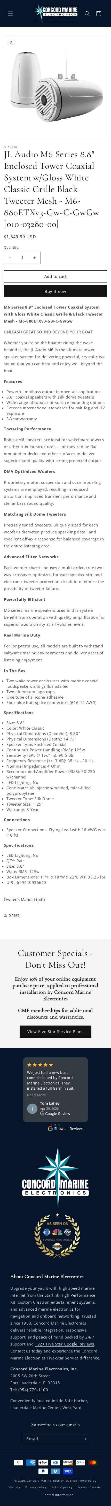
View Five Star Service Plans (55, 1031)
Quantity (11, 247)
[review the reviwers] (42, 1114)
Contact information (58, 1495)
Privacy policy (35, 1487)
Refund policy (62, 1487)
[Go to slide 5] (59, 1125)
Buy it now (55, 291)
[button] (10, 13)
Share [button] (14, 915)
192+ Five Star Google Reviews (64, 1344)
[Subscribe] (84, 1439)
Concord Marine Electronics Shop (52, 1480)
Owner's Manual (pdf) (24, 899)
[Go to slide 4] (55, 1125)
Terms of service (89, 1487)
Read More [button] (36, 1094)
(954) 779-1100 (33, 1389)
